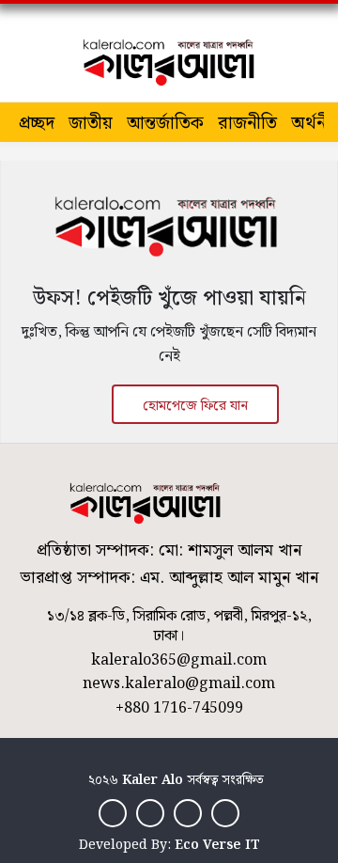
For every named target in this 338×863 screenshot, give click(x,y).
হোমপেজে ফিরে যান (195, 406)
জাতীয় (91, 123)
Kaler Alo (152, 780)
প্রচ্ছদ (36, 123)
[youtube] (225, 812)
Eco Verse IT (217, 845)
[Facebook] (113, 812)
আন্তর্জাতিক (165, 123)
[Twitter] (150, 812)
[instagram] (188, 812)
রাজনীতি (247, 123)
